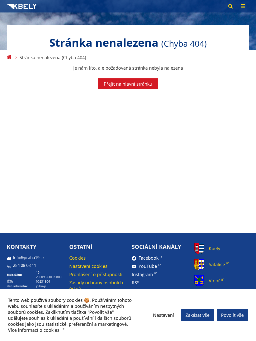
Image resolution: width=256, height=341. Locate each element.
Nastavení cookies (88, 266)
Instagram (142, 274)
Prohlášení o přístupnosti (95, 274)
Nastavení (163, 315)
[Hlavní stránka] (9, 57)
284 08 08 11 (24, 265)
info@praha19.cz (28, 257)
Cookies (77, 258)
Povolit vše (232, 315)
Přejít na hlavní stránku (128, 84)
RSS (136, 283)
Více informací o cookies (34, 330)
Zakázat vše (198, 315)
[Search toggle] (230, 6)
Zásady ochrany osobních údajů (96, 286)
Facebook (148, 258)
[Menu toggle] (243, 6)
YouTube (147, 266)
